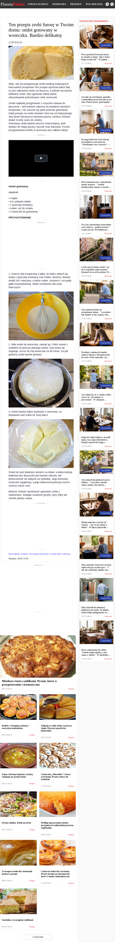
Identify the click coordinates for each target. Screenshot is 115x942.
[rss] (107, 4)
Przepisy (76, 4)
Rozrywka (59, 4)
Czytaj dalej (38, 937)
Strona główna (38, 4)
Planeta (13, 4)
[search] (112, 4)
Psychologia (94, 4)
